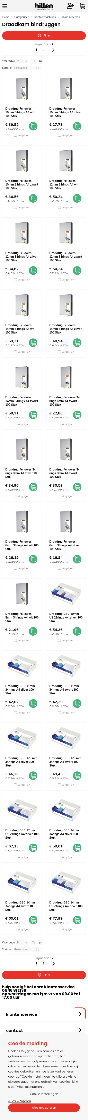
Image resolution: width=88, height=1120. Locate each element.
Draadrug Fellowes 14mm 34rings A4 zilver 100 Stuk (65, 328)
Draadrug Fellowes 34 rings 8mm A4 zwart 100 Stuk (64, 473)
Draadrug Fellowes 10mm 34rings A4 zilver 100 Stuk (65, 112)
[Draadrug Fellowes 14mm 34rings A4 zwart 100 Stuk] (22, 377)
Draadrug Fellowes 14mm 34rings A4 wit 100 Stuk (19, 328)
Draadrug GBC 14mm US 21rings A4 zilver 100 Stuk (65, 906)
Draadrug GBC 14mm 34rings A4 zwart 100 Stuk (20, 906)
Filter (47, 35)
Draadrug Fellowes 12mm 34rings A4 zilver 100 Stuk (21, 256)
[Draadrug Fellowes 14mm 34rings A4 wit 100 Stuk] (22, 305)
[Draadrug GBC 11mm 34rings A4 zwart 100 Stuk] (66, 666)
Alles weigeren (19, 1101)
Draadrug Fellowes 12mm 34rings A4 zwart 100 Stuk (65, 256)
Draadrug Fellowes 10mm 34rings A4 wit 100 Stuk (19, 112)
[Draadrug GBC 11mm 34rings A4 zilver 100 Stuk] (22, 666)
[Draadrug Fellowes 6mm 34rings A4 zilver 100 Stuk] (66, 521)
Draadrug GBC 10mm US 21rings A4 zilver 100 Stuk (65, 617)
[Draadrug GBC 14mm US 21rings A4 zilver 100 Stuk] (66, 882)
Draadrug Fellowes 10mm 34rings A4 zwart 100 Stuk (21, 184)
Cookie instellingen (44, 1094)
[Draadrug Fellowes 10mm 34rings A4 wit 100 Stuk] (22, 88)
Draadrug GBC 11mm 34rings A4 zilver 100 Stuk (20, 689)
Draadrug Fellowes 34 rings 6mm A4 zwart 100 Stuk (64, 400)
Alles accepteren (44, 1108)
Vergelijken (24, 135)
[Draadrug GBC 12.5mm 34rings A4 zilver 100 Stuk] (22, 738)
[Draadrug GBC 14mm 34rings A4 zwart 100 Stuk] (22, 882)
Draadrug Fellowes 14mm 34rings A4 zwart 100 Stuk (21, 400)
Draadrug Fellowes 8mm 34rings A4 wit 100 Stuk (21, 617)
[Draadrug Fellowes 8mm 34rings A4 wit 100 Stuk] (22, 594)
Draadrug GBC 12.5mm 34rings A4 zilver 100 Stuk (21, 761)
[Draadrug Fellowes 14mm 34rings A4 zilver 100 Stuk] (66, 305)
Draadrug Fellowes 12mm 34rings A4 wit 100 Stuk (63, 184)
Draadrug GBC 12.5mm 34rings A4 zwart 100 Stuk (65, 761)
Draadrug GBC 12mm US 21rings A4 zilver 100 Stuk (21, 833)
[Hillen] (44, 9)
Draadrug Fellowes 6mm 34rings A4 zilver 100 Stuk (64, 545)
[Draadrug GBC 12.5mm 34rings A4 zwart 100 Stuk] (66, 738)
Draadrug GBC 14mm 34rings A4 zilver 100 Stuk (64, 833)
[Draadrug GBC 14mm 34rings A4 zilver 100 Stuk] (66, 810)
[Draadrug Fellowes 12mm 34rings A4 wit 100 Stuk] (66, 161)
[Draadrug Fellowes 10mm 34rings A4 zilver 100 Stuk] (66, 88)
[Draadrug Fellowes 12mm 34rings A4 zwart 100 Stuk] (66, 233)
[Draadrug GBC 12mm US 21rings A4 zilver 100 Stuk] (22, 810)
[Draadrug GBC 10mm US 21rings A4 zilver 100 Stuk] (66, 594)
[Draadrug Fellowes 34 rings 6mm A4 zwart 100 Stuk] (66, 377)
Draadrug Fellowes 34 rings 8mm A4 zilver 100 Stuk (21, 473)
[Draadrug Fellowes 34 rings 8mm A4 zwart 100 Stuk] (66, 449)
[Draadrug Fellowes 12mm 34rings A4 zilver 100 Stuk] (22, 233)
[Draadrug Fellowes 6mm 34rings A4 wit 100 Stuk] (22, 521)
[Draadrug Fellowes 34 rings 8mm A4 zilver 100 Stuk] (22, 449)
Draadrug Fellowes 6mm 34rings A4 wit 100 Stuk (21, 545)
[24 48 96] (22, 60)
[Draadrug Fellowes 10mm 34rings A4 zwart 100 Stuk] (22, 161)
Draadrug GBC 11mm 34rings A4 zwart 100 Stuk (64, 689)
